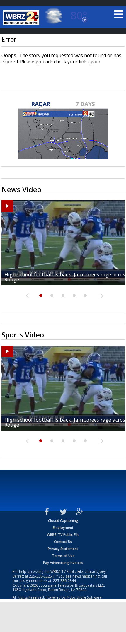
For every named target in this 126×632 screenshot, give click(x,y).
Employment (63, 527)
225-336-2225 (40, 576)
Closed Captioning (63, 520)
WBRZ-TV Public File (63, 534)
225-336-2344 (64, 580)
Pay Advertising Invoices (63, 562)
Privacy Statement (63, 548)
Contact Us (63, 541)
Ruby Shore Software (84, 597)
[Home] (22, 17)
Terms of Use (63, 555)
